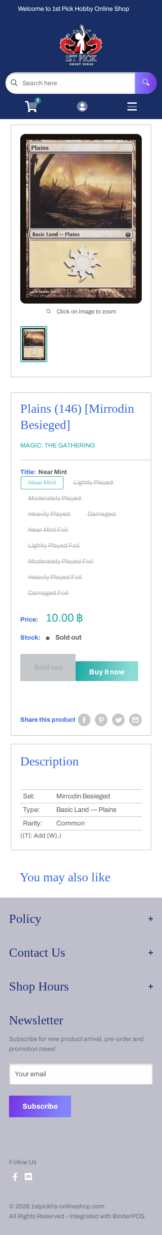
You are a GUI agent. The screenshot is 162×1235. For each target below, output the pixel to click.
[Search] (146, 83)
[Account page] (82, 107)
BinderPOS (128, 1216)
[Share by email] (135, 720)
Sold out (48, 667)
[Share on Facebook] (84, 720)
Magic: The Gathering (57, 445)
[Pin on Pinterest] (101, 720)
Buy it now (107, 672)
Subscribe (40, 1106)
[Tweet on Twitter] (118, 720)
